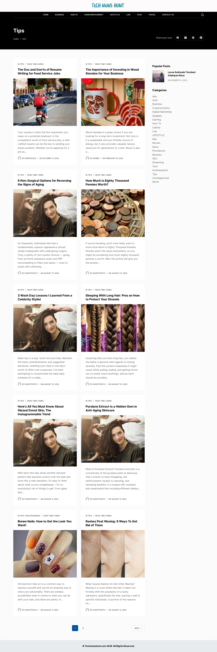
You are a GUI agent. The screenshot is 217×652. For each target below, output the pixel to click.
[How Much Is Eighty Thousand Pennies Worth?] (113, 213)
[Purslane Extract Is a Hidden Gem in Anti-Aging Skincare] (113, 439)
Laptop (156, 127)
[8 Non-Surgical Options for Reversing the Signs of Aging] (45, 213)
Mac (154, 139)
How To (156, 123)
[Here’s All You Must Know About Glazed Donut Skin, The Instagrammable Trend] (45, 443)
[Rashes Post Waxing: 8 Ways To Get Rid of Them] (113, 554)
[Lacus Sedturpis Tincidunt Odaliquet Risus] (158, 76)
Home (45, 15)
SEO (154, 158)
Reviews (156, 154)
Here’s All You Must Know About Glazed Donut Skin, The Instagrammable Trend (41, 410)
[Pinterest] (193, 38)
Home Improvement (93, 15)
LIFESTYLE (158, 135)
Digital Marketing (162, 111)
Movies (156, 142)
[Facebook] (178, 38)
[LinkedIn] (201, 38)
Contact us (168, 15)
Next (137, 628)
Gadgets (157, 115)
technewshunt (160, 170)
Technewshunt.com (95, 646)
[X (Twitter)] (185, 38)
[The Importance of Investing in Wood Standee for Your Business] (113, 102)
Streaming (158, 162)
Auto (155, 100)
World (155, 181)
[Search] (202, 15)
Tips (22, 64)
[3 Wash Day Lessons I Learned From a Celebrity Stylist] (45, 328)
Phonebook (158, 150)
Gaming (156, 119)
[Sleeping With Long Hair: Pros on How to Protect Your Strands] (113, 328)
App (154, 96)
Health (74, 15)
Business (59, 15)
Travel (152, 15)
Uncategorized (32, 516)
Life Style (115, 15)
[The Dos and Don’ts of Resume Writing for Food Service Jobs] (45, 102)
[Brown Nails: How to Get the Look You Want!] (45, 554)
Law (128, 15)
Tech (139, 15)
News (155, 146)
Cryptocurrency (161, 107)
